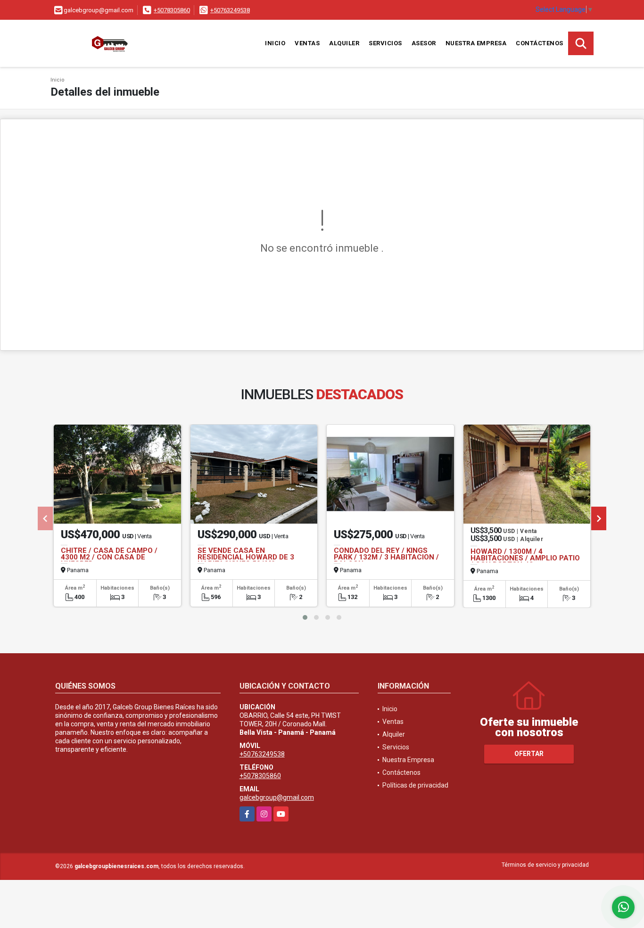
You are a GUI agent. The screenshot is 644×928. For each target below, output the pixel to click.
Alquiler (344, 43)
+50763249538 (230, 10)
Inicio (275, 43)
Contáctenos (539, 43)
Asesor (424, 43)
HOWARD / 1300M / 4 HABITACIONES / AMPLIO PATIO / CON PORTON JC (525, 558)
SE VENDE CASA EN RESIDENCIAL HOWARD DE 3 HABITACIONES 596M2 (246, 557)
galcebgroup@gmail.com (276, 797)
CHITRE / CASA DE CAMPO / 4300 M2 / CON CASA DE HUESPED (109, 557)
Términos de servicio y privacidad (545, 865)
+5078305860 (172, 10)
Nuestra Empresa (476, 43)
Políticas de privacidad (415, 785)
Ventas (307, 43)
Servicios (385, 43)
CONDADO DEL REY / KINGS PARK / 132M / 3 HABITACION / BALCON (386, 557)
